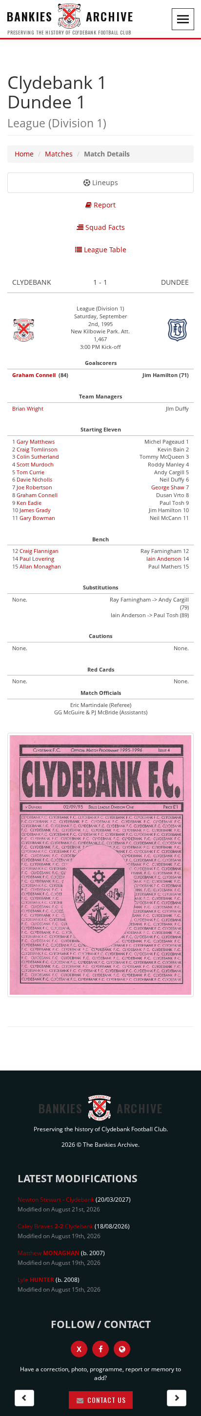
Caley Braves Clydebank (55, 1226)
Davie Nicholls (34, 479)
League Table (104, 249)
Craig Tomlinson (37, 449)
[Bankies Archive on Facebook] (100, 1349)
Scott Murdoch (35, 464)
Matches (59, 153)
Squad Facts (104, 227)
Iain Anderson (163, 558)
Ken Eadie (29, 502)
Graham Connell (34, 375)
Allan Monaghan (40, 566)
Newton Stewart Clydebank (56, 1199)
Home (24, 153)
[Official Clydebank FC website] (122, 1349)
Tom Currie (30, 472)
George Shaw (167, 487)
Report (104, 204)
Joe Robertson (34, 487)
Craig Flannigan (39, 550)
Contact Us (105, 1400)
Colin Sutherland (38, 456)
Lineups (104, 182)
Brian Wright (27, 408)
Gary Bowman (37, 517)
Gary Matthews (36, 441)
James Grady (35, 510)
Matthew (49, 1253)
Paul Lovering (37, 558)
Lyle (36, 1280)
